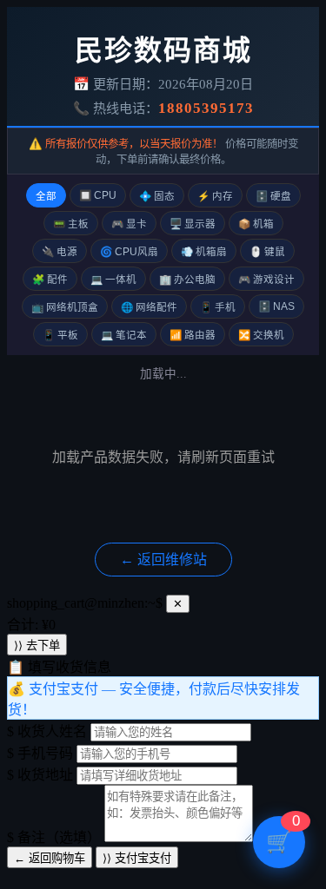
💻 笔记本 (124, 335)
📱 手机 (218, 307)
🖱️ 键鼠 (267, 252)
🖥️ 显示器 (193, 224)
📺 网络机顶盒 (64, 307)
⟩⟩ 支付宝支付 (137, 858)
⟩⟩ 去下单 (37, 645)
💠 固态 (157, 196)
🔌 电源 (59, 252)
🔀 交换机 (261, 335)
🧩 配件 (50, 279)
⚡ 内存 (215, 196)
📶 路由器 (193, 335)
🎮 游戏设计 (266, 279)
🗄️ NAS (276, 306)
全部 (46, 196)
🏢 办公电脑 (187, 279)
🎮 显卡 (129, 224)
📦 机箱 (256, 224)
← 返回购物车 (49, 858)
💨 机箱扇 (204, 252)
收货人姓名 (47, 731)
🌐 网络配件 (149, 307)
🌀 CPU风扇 (129, 252)
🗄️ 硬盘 (273, 196)
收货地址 (40, 774)
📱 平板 (60, 335)
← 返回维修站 (163, 559)
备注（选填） (54, 837)
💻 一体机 (113, 279)
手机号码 (40, 753)
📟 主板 (71, 224)
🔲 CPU (97, 195)
